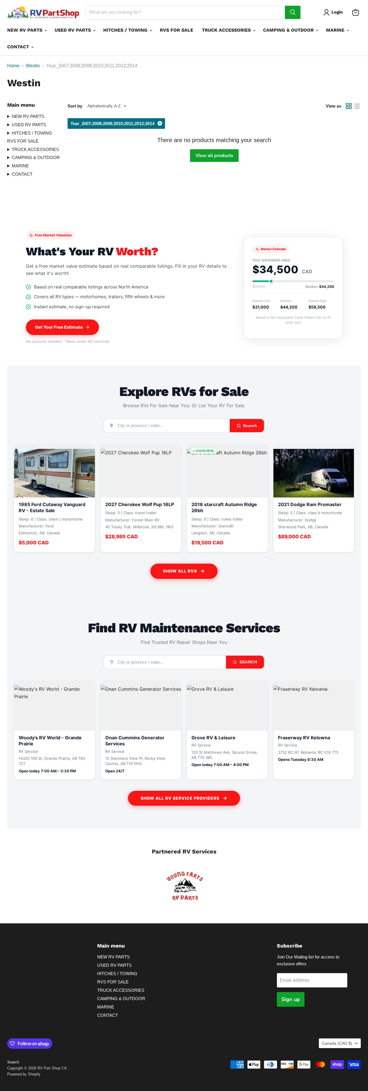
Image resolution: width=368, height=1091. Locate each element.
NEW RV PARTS (25, 30)
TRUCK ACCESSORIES (227, 30)
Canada (337, 1043)
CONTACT (18, 46)
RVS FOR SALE (176, 30)
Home (13, 65)
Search (247, 662)
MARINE (336, 30)
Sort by (75, 106)
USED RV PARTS (73, 30)
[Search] (292, 12)
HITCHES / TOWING (126, 30)
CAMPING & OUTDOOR (289, 30)
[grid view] (349, 106)
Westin (33, 65)
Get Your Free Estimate (59, 327)
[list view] (357, 106)
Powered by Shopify (24, 1074)
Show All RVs (180, 571)
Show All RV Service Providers (180, 798)
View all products (214, 155)
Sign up (290, 999)
